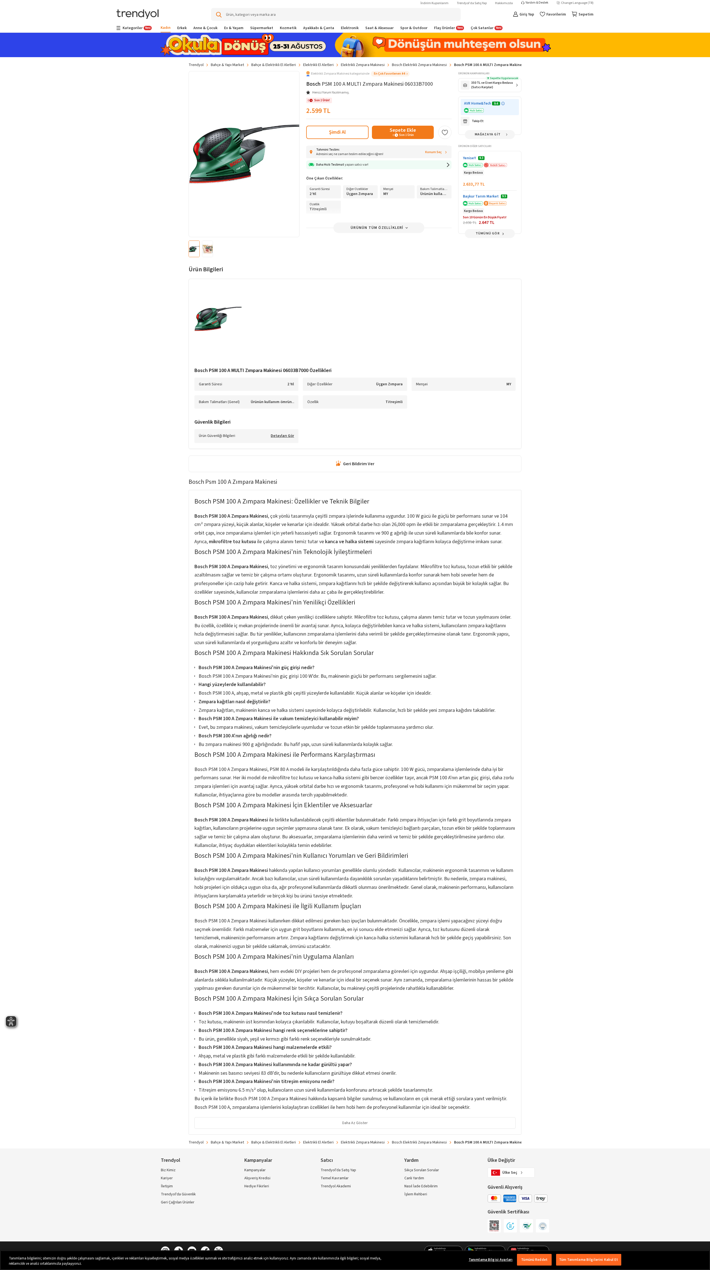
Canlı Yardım (414, 1178)
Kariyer (167, 1178)
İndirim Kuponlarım (434, 3)
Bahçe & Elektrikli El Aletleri (273, 65)
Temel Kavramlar (335, 1178)
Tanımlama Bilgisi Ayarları (491, 1259)
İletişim (167, 1186)
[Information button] (503, 103)
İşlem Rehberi (415, 1194)
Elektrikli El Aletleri (318, 65)
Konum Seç (433, 152)
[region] (355, 1260)
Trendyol (196, 65)
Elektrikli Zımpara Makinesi (363, 65)
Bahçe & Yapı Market (227, 65)
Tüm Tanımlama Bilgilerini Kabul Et (588, 1259)
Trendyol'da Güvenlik (178, 1194)
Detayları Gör (282, 436)
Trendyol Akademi (336, 1186)
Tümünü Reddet (534, 1259)
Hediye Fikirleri (256, 1186)
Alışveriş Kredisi (257, 1178)
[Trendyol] (137, 15)
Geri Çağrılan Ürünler (177, 1202)
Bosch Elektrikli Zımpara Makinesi (419, 65)
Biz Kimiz (168, 1170)
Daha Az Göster (355, 1123)
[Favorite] (445, 132)
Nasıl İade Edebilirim (421, 1186)
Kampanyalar (255, 1170)
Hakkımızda (504, 3)
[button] (358, 74)
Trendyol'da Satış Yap (472, 3)
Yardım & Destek (537, 3)
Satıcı (327, 1160)
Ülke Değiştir (501, 1160)
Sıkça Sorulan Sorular (421, 1170)
